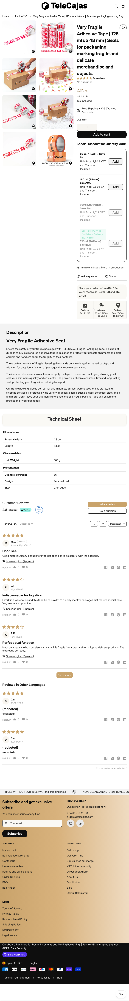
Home (5, 16)
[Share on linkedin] (125, 568)
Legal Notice (9, 935)
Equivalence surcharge (80, 860)
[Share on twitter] (112, 568)
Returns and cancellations (17, 871)
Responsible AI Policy (15, 919)
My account (9, 850)
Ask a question (107, 510)
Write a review (107, 504)
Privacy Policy (10, 913)
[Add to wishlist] (123, 27)
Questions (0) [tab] (27, 523)
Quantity (82, 119)
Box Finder (8, 887)
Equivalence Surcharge (15, 855)
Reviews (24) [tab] (10, 523)
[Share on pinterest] (118, 568)
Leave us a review (12, 866)
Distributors (74, 882)
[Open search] (94, 523)
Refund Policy (10, 929)
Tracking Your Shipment (16, 977)
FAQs (5, 882)
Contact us (8, 860)
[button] (123, 6)
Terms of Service (12, 908)
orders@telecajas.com (80, 816)
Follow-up (73, 850)
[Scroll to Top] (122, 983)
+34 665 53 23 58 (77, 813)
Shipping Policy (11, 924)
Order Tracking (11, 877)
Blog (69, 887)
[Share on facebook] (106, 568)
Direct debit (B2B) (77, 871)
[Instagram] (70, 823)
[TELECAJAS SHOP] (64, 6)
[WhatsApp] (80, 823)
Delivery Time (75, 855)
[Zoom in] (31, 27)
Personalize (43, 977)
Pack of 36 (21, 16)
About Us (72, 877)
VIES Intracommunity (79, 866)
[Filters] (103, 523)
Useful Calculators (77, 893)
